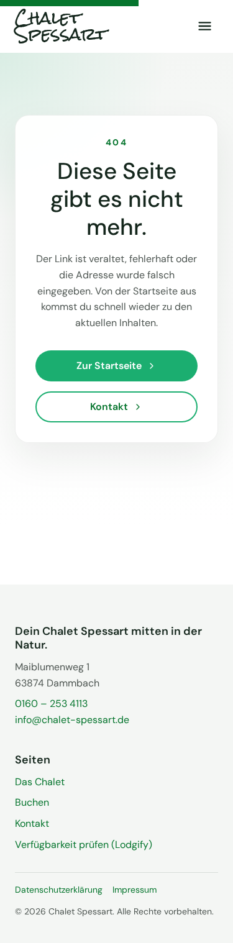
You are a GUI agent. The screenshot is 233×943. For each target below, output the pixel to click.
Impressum (134, 889)
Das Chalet (40, 781)
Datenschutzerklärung (59, 889)
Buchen (32, 802)
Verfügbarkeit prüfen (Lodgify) (83, 844)
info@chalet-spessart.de (72, 719)
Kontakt (32, 823)
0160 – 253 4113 (51, 703)
